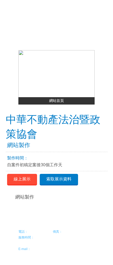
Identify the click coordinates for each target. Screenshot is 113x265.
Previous (20, 75)
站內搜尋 (77, 25)
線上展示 (22, 179)
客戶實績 (11, 35)
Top (91, 228)
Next (92, 75)
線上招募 (49, 25)
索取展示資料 (58, 179)
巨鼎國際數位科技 (43, 11)
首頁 (22, 25)
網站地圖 (63, 25)
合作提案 (36, 25)
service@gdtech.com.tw (48, 249)
